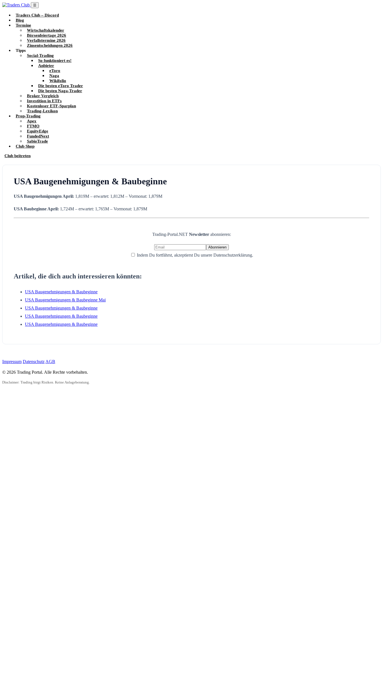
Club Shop (25, 146)
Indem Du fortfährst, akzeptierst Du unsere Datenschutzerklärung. (194, 255)
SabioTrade (37, 141)
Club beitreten (17, 155)
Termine (23, 25)
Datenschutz (34, 361)
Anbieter (46, 65)
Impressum (12, 361)
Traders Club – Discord (37, 15)
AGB (50, 361)
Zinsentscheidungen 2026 (50, 45)
